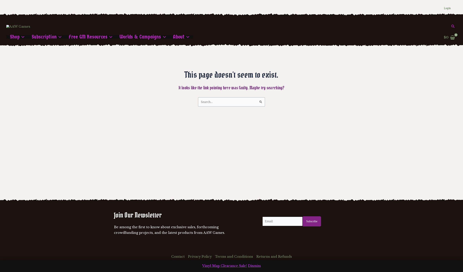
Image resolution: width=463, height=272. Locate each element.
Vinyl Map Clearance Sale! (224, 266)
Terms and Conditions (234, 257)
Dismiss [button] (254, 266)
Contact (178, 257)
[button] (453, 26)
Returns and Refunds (274, 257)
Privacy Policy (200, 257)
